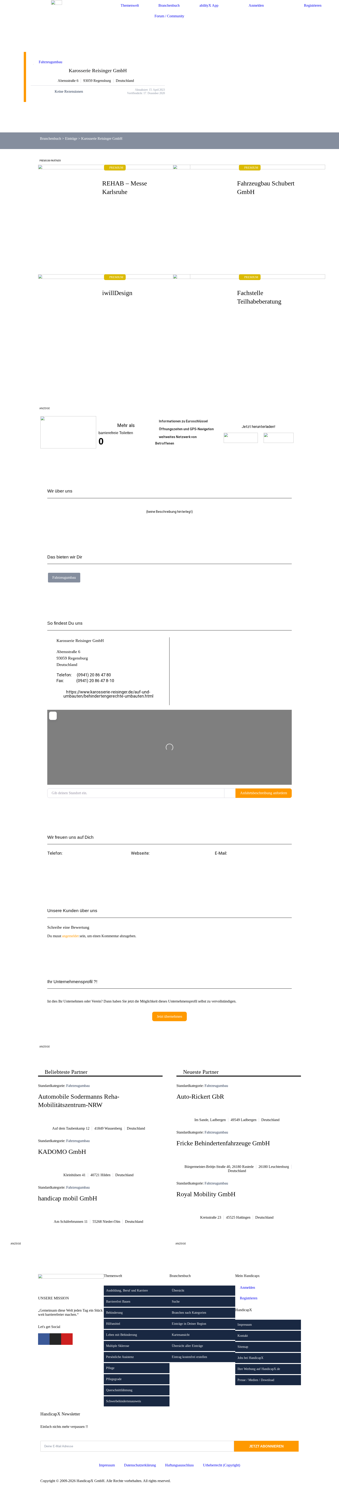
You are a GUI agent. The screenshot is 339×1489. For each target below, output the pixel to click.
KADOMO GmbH (62, 1151)
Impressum (245, 1324)
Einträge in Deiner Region (189, 1323)
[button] (253, 866)
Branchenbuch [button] (169, 5)
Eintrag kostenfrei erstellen (189, 1357)
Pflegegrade (114, 1379)
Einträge (71, 138)
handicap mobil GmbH (67, 1198)
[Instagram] (55, 1339)
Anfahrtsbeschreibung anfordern (263, 793)
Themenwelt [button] (130, 5)
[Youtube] (67, 1339)
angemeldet (70, 936)
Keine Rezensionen (69, 91)
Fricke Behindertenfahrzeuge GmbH (223, 1143)
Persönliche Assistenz (120, 1357)
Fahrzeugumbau (50, 62)
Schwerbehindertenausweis (123, 1401)
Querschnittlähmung (119, 1390)
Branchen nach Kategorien (189, 1312)
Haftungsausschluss (179, 1465)
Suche (176, 1301)
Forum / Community (169, 16)
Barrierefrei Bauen (118, 1301)
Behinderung (114, 1312)
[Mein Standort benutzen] (230, 793)
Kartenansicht (181, 1335)
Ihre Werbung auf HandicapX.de (259, 1369)
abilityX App (208, 5)
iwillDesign (117, 292)
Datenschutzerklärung (140, 1465)
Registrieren (312, 5)
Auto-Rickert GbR (200, 1096)
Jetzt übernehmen (169, 1016)
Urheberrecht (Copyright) (221, 1465)
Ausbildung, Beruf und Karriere (127, 1290)
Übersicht (178, 1290)
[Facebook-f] (44, 1339)
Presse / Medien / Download (256, 1380)
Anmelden (256, 5)
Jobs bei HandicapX (250, 1358)
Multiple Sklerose (117, 1346)
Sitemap (243, 1347)
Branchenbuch (50, 138)
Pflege (110, 1368)
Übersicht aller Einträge (187, 1346)
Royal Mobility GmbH (205, 1194)
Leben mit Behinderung (121, 1335)
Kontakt (243, 1335)
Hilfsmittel (113, 1323)
